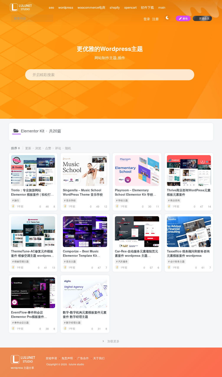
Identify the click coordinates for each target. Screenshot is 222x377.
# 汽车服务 (122, 261)
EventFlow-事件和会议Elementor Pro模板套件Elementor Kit (27, 316)
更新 (28, 148)
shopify (115, 7)
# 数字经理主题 (72, 322)
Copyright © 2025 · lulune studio (65, 364)
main (161, 7)
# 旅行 (15, 200)
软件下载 (147, 7)
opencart (130, 7)
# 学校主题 (122, 200)
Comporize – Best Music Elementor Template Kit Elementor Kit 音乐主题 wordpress (81, 257)
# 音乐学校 (70, 200)
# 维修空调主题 (20, 261)
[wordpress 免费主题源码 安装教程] (24, 359)
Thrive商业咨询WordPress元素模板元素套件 (189, 192)
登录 (147, 18)
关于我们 (98, 358)
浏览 (38, 148)
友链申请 (51, 358)
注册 (155, 18)
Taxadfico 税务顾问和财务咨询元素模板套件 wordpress (188, 253)
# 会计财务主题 (176, 261)
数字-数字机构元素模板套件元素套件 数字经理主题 (84, 314)
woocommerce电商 (91, 7)
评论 (58, 148)
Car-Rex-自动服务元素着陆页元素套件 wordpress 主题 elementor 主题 (136, 255)
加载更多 (113, 341)
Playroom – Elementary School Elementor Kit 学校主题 (135, 194)
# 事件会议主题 (20, 322)
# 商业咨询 (174, 200)
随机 (68, 148)
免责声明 (67, 358)
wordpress (65, 7)
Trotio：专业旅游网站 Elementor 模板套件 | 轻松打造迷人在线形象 (32, 194)
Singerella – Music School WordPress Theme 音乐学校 (83, 192)
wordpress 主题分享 (22, 367)
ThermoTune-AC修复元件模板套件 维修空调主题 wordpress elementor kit (32, 255)
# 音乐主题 (70, 261)
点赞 (48, 148)
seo (51, 7)
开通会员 (204, 18)
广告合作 (83, 358)
